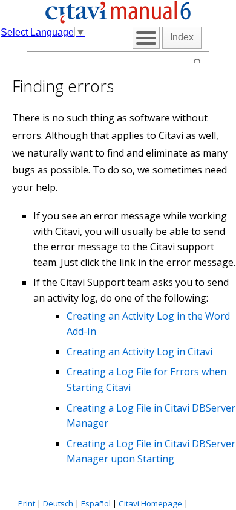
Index (182, 37)
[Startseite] (118, 21)
